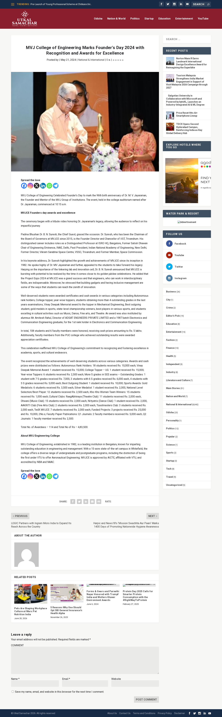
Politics (135, 18)
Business (171, 291)
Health (169, 356)
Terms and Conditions (144, 713)
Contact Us (125, 713)
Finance (170, 348)
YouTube (203, 18)
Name (15, 678)
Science (170, 444)
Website (116, 678)
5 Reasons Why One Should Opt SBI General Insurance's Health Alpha (66, 610)
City (168, 299)
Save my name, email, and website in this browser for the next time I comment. (59, 691)
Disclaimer (179, 713)
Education (164, 18)
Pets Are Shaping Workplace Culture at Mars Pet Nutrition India (30, 611)
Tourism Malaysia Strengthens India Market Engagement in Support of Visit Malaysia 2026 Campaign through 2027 (187, 81)
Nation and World (175, 396)
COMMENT (17, 645)
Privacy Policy (165, 713)
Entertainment (184, 18)
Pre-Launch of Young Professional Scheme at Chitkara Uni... (61, 4)
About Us (112, 713)
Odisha (98, 18)
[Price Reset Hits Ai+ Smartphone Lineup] (170, 115)
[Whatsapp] (49, 186)
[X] (36, 186)
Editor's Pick (173, 315)
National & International (91, 59)
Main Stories (173, 388)
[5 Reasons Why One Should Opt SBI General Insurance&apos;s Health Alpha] (67, 593)
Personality (172, 420)
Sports (169, 452)
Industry (170, 372)
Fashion (170, 340)
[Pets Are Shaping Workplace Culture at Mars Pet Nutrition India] (30, 594)
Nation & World (116, 18)
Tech (168, 468)
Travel (169, 477)
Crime (169, 307)
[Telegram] (56, 186)
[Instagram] (30, 186)
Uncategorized (174, 485)
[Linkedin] (43, 186)
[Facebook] (24, 186)
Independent (173, 364)
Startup (149, 18)
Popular (170, 436)
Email (66, 678)
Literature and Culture (178, 380)
